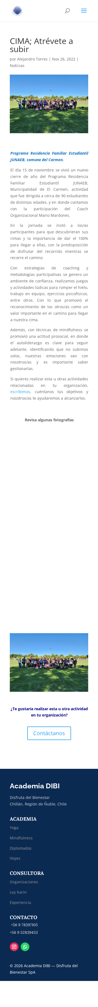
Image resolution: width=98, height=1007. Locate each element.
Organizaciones (24, 881)
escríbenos (20, 391)
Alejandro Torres (32, 59)
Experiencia (20, 902)
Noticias (17, 65)
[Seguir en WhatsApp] (25, 946)
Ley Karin (18, 892)
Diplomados (21, 848)
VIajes (15, 858)
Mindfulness (21, 837)
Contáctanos (49, 733)
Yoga (14, 827)
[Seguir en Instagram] (14, 946)
